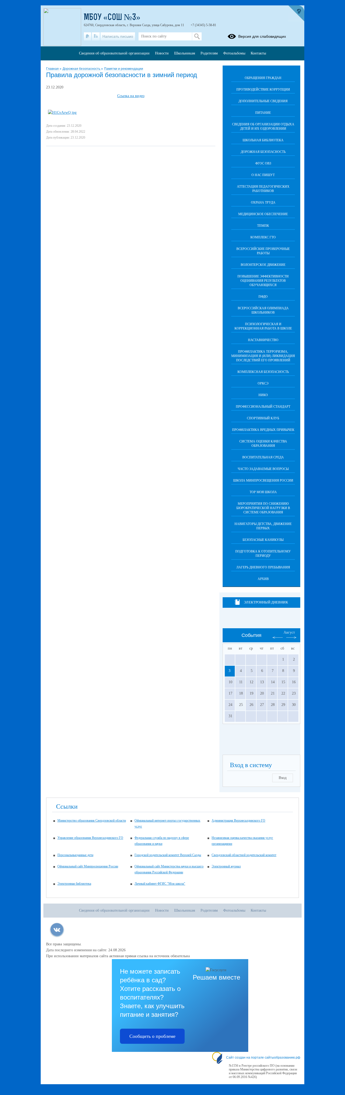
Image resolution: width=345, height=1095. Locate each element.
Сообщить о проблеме (152, 1036)
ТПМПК (263, 226)
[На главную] (87, 36)
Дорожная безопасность (82, 69)
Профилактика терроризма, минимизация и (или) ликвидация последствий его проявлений (263, 356)
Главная (53, 69)
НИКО (263, 395)
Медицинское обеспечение (263, 214)
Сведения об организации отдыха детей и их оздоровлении (263, 126)
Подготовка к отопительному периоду (263, 554)
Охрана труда (263, 202)
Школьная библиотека (263, 140)
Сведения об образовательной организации (114, 53)
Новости (162, 53)
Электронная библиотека (74, 883)
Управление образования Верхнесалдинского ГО (90, 838)
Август (289, 632)
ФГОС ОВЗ (263, 163)
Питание (263, 113)
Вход (283, 778)
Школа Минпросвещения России (263, 480)
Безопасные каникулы (263, 540)
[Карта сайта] (96, 36)
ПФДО (263, 296)
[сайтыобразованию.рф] (296, 13)
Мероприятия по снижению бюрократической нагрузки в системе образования (263, 508)
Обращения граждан (263, 78)
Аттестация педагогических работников (263, 189)
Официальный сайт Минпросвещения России (87, 866)
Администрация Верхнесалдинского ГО (238, 820)
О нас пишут (263, 175)
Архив (263, 579)
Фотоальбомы (234, 53)
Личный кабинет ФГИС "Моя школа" (159, 883)
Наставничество (263, 340)
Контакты (258, 53)
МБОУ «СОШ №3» (112, 18)
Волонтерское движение (263, 265)
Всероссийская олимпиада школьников (263, 310)
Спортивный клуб (263, 418)
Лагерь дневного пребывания (263, 567)
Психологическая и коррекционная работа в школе (263, 326)
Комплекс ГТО (263, 237)
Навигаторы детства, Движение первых (263, 526)
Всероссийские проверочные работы (263, 251)
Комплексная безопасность (263, 372)
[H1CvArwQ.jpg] (62, 113)
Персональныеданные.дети (75, 855)
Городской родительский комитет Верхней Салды (167, 855)
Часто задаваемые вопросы (263, 469)
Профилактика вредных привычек (263, 430)
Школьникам (184, 53)
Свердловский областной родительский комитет (244, 855)
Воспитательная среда (263, 457)
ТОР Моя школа (263, 492)
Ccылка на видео (130, 96)
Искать (197, 36)
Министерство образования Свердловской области (91, 820)
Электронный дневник (266, 602)
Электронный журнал (226, 866)
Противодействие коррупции (263, 89)
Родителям (209, 53)
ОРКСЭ (263, 383)
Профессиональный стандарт (263, 407)
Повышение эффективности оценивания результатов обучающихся (263, 280)
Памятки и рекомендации (123, 69)
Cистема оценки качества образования (263, 444)
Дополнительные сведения (263, 101)
